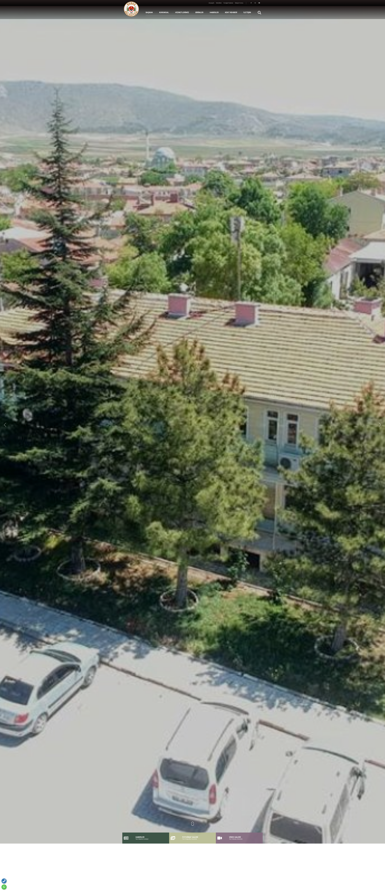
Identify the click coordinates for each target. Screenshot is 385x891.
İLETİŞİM (247, 12)
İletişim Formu (239, 3)
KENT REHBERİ (231, 12)
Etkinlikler (219, 3)
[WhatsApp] (4, 886)
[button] (5, 424)
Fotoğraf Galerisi (228, 3)
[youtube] (259, 3)
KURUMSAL (164, 12)
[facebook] (251, 3)
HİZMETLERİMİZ (182, 12)
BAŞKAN (149, 12)
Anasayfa (211, 3)
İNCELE (191, 341)
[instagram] (255, 3)
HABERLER (214, 12)
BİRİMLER (199, 12)
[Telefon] (4, 880)
